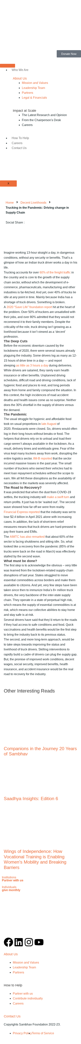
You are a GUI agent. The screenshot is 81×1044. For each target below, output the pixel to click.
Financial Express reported (22, 512)
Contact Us (19, 148)
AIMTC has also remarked (27, 536)
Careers (17, 143)
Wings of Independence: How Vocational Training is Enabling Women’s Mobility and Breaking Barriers (35, 859)
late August (48, 423)
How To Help (20, 138)
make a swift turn (57, 497)
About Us (20, 78)
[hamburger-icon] (7, 66)
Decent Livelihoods (33, 202)
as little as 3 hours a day (32, 365)
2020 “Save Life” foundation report (29, 307)
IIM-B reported (42, 458)
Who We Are (20, 69)
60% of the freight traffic (55, 272)
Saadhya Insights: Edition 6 (31, 798)
